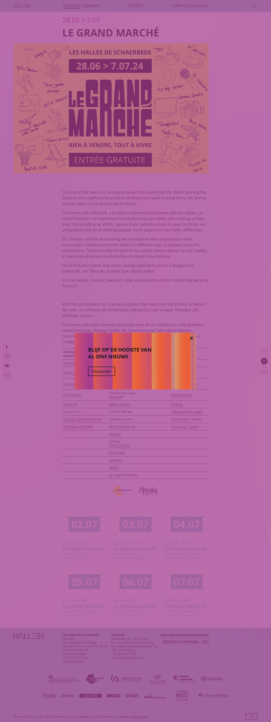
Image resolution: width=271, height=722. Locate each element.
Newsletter (101, 371)
